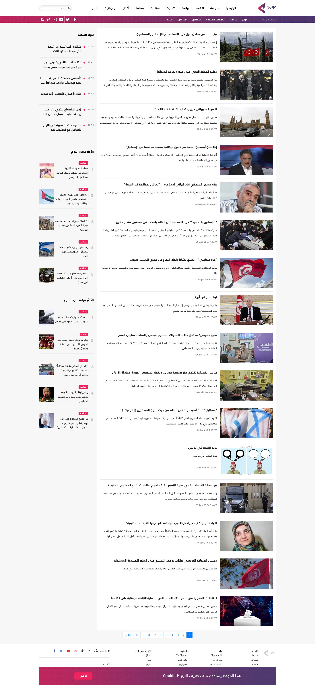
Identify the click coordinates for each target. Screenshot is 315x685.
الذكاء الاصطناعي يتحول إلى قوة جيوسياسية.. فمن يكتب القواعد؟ (62, 65)
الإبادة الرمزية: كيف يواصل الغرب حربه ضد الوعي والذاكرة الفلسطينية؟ (171, 523)
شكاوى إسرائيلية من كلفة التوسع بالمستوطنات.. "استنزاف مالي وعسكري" (64, 49)
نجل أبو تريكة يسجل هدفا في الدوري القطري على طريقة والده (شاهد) (72, 344)
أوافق (83, 675)
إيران (245, 19)
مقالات (155, 8)
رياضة (185, 8)
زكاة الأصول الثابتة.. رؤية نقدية (61, 93)
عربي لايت (110, 8)
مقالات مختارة (216, 664)
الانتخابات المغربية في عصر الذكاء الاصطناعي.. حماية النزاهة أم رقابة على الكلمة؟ (164, 598)
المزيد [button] (93, 8)
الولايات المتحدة (215, 19)
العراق (148, 655)
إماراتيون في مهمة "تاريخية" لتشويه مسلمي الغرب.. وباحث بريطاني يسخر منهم (71, 199)
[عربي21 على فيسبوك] (75, 19)
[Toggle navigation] (69, 8)
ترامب (233, 19)
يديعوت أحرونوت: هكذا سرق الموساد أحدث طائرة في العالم (71, 319)
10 (136, 635)
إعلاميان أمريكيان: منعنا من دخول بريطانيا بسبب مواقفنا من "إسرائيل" (171, 147)
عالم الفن (182, 659)
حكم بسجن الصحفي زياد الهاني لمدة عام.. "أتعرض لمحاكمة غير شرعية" (170, 184)
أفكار (126, 8)
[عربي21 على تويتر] (67, 19)
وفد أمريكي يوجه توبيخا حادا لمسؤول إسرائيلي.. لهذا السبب (73, 251)
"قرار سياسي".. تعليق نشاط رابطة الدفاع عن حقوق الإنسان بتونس (173, 259)
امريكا (169, 19)
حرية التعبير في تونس (202, 447)
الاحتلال (196, 19)
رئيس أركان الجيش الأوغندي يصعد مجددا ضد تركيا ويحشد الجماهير (73, 397)
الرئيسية (229, 8)
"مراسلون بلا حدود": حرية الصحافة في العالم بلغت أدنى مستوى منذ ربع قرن (166, 222)
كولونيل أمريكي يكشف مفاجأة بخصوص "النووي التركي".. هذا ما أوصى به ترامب (72, 370)
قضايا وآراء (218, 659)
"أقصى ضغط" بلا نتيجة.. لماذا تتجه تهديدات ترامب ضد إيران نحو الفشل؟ (60, 81)
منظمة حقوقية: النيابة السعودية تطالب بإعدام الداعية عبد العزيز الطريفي (72, 173)
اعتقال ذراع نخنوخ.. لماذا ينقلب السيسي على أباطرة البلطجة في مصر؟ (71, 278)
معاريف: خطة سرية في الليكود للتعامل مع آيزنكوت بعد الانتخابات (61, 128)
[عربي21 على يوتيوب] (61, 19)
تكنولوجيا (183, 664)
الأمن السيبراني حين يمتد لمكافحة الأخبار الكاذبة (186, 109)
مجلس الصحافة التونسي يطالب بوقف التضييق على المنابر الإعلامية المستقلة (165, 560)
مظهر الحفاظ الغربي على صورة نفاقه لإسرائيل (186, 71)
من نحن (106, 663)
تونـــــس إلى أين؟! (205, 297)
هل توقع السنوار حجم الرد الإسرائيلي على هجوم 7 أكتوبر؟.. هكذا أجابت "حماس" (72, 423)
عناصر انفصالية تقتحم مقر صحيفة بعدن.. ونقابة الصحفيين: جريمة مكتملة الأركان (164, 372)
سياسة (214, 8)
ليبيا (149, 659)
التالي (128, 635)
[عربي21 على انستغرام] (55, 19)
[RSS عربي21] (42, 19)
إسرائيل (182, 19)
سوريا (148, 664)
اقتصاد (199, 8)
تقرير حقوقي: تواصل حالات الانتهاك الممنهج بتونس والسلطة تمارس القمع (167, 335)
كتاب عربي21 (217, 655)
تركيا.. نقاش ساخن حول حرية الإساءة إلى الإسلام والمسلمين (177, 34)
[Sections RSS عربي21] (96, 651)
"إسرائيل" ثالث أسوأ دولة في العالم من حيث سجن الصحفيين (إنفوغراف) (169, 410)
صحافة (140, 8)
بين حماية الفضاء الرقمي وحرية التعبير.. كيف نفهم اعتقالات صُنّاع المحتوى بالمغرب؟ (162, 485)
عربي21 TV (181, 655)
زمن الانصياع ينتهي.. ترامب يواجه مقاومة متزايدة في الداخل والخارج (60, 112)
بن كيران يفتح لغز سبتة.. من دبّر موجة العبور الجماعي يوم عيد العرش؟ (71, 225)
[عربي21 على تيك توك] (48, 19)
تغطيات (170, 8)
